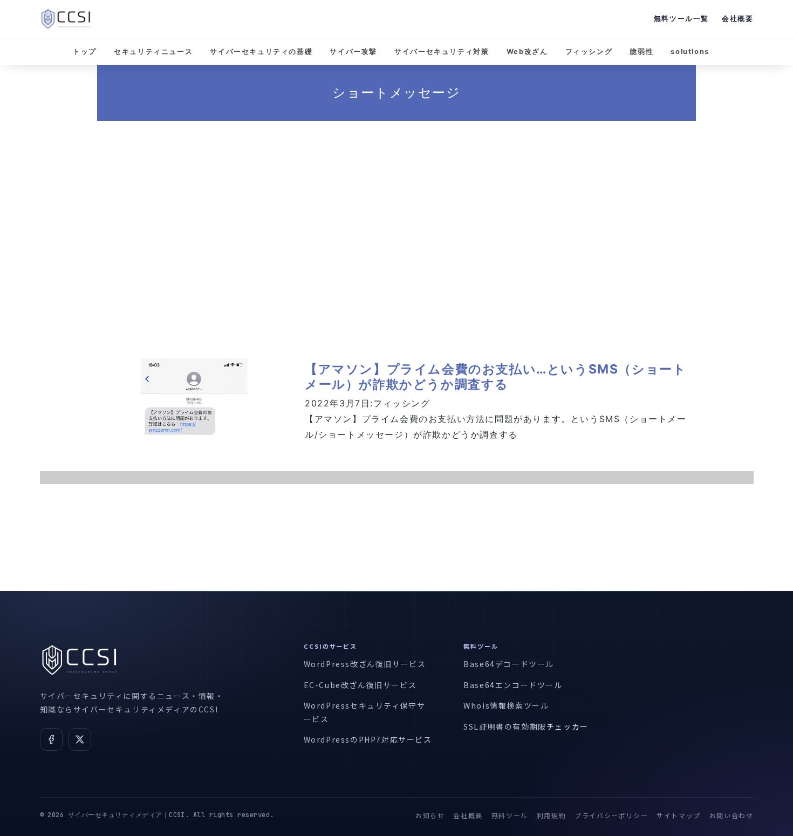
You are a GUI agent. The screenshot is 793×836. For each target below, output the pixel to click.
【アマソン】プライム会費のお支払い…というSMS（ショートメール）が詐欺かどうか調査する (495, 377)
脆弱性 (641, 51)
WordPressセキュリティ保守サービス (365, 712)
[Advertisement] (396, 225)
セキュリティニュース (153, 51)
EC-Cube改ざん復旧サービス (360, 684)
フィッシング (589, 51)
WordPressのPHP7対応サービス (368, 739)
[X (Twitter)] (80, 739)
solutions (690, 51)
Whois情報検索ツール (506, 705)
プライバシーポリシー (611, 815)
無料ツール (509, 815)
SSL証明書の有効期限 (504, 726)
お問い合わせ (731, 815)
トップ (85, 51)
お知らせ (430, 815)
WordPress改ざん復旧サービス (365, 663)
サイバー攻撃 (353, 51)
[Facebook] (51, 739)
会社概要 (737, 19)
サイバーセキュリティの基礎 (261, 51)
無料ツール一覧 (681, 19)
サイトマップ (679, 815)
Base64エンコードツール (512, 684)
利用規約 (551, 815)
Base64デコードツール (508, 663)
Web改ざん (527, 51)
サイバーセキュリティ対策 (441, 51)
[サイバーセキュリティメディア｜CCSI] (66, 19)
